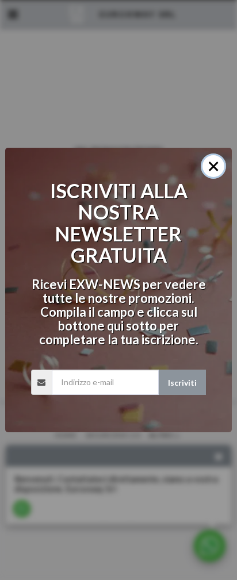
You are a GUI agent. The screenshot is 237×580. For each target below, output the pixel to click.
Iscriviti (182, 382)
